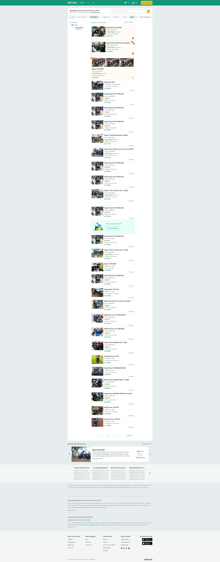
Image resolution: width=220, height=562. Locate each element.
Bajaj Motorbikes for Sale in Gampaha (137, 473)
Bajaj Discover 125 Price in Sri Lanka (82, 477)
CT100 (76, 525)
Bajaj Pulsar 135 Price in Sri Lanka (101, 475)
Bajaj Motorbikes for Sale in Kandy (137, 479)
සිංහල (88, 2)
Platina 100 (105, 525)
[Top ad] (133, 38)
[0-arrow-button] (70, 473)
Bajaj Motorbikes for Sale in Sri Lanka (119, 470)
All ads (82, 3)
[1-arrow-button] (149, 473)
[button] (128, 22)
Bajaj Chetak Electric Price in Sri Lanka (101, 477)
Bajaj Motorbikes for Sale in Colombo (137, 470)
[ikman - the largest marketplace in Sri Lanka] (72, 3)
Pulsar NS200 (90, 525)
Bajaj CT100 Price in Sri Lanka (81, 470)
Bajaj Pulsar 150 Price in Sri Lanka (101, 470)
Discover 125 (98, 525)
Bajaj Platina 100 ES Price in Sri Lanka (101, 479)
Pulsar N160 (82, 525)
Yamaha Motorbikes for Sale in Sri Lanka (119, 477)
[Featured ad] (133, 77)
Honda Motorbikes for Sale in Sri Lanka (119, 475)
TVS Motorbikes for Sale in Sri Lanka (119, 473)
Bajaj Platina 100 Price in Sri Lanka (82, 479)
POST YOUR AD (146, 3)
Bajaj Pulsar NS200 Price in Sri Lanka (82, 475)
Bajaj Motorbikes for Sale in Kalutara (137, 475)
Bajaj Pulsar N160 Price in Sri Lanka (82, 473)
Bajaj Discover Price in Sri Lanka (100, 473)
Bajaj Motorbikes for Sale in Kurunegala (137, 477)
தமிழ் (93, 2)
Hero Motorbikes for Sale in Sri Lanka (119, 479)
